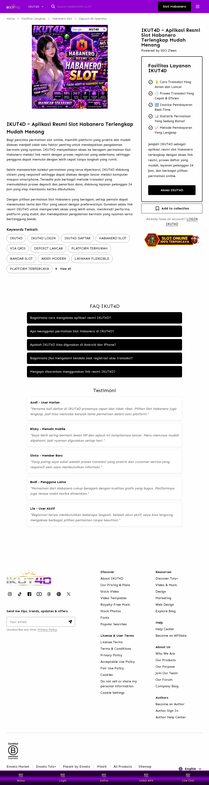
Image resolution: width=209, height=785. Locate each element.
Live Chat (188, 780)
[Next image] (124, 67)
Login (62, 780)
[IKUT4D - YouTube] (39, 594)
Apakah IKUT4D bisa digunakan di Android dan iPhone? (73, 345)
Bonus (21, 780)
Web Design (165, 604)
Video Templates (113, 598)
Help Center (165, 629)
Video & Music (166, 585)
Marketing (163, 598)
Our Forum (164, 680)
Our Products (166, 660)
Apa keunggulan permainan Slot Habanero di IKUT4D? (72, 331)
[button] (70, 67)
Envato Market (18, 766)
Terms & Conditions (115, 649)
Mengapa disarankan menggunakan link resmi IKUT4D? (72, 372)
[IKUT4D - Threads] (49, 594)
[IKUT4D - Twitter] (68, 594)
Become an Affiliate (171, 636)
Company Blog (167, 686)
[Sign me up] (70, 622)
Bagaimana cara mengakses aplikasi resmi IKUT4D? (70, 318)
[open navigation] (197, 6)
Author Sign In (167, 711)
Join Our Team (167, 673)
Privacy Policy (47, 629)
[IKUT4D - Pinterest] (59, 594)
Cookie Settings (112, 693)
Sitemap (145, 766)
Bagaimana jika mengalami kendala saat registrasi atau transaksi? (81, 358)
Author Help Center (171, 717)
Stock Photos (110, 611)
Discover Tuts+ (167, 578)
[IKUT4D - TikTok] (19, 594)
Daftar (105, 780)
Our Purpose (165, 667)
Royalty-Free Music (115, 604)
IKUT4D (49, 150)
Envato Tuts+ (46, 766)
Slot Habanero (59, 199)
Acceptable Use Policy (117, 662)
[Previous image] (15, 67)
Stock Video (109, 591)
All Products (122, 766)
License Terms (111, 642)
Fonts (104, 618)
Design (161, 591)
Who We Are (165, 653)
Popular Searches (113, 624)
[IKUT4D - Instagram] (10, 594)
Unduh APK (146, 780)
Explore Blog (166, 611)
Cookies (106, 675)
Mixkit (102, 766)
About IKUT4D (111, 578)
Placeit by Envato (76, 766)
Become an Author (170, 704)
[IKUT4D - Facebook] (29, 594)
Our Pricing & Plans (115, 585)
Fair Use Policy (112, 668)
